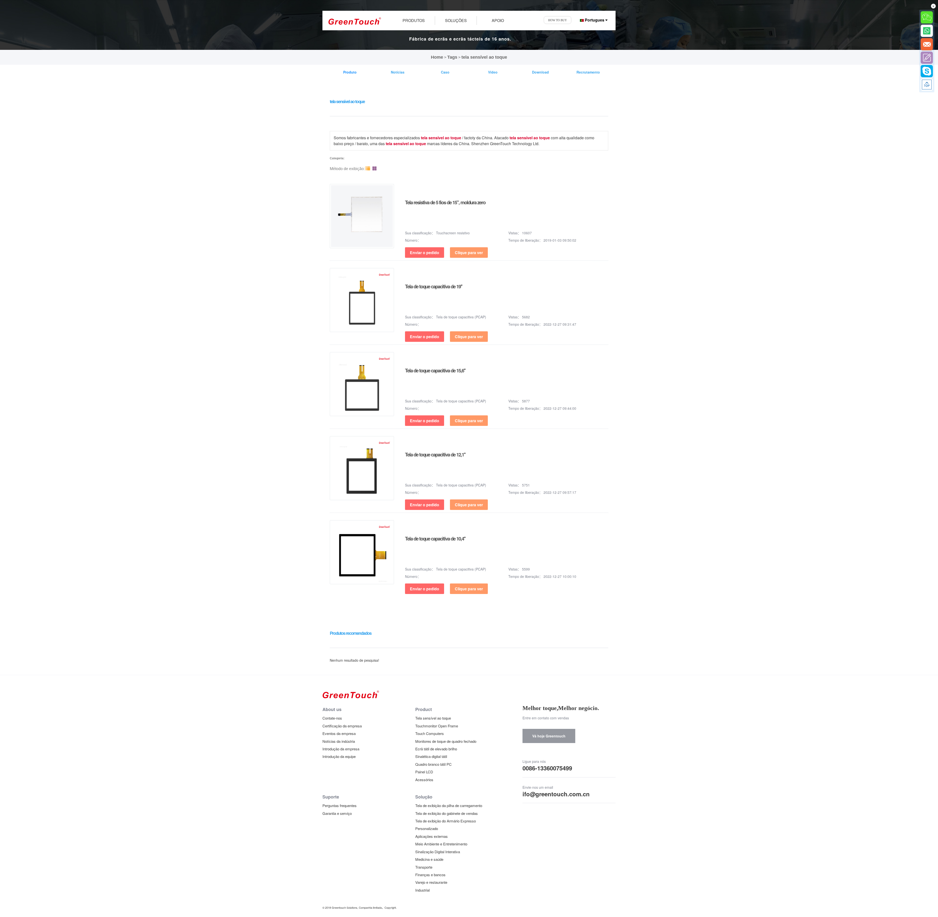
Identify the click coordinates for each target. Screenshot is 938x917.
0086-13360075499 (547, 768)
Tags (452, 57)
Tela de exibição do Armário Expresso (445, 820)
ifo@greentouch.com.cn (556, 794)
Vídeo (493, 72)
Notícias (398, 72)
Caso (445, 72)
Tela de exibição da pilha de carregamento (448, 805)
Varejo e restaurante (431, 882)
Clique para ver (469, 252)
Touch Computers (429, 733)
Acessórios (424, 779)
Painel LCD (424, 771)
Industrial (422, 890)
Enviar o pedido (424, 252)
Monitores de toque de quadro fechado (445, 741)
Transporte (423, 867)
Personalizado (426, 828)
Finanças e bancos (430, 874)
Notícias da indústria (338, 741)
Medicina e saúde (429, 859)
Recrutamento (588, 72)
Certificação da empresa (342, 725)
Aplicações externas (431, 836)
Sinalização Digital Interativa (437, 851)
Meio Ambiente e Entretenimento (441, 843)
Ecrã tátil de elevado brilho (436, 748)
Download (540, 72)
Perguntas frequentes (339, 805)
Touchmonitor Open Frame (436, 725)
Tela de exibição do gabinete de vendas (446, 813)
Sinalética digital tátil (431, 756)
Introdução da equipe (339, 756)
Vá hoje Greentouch (548, 736)
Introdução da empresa (340, 748)
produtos (414, 20)
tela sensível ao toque (484, 57)
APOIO (498, 20)
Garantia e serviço (337, 813)
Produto (350, 72)
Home (437, 57)
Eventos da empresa (339, 733)
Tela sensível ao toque (433, 718)
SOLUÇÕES (456, 20)
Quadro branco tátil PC (433, 764)
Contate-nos (332, 718)
